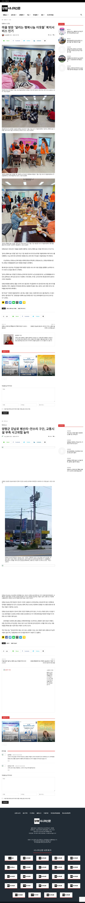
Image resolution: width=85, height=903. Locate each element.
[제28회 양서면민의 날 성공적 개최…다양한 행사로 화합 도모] (62, 59)
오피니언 (13, 15)
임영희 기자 (9, 35)
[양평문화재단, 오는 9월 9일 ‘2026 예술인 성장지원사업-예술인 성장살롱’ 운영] (28, 365)
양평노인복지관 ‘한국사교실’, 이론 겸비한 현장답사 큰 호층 (75, 68)
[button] (81, 15)
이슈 (28, 15)
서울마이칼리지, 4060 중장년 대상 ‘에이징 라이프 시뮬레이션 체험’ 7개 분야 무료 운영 (11, 372)
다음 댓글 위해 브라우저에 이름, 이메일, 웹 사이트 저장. (17, 409)
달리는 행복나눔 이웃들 (11, 308)
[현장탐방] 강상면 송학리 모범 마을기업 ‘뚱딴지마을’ (74, 41)
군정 (10, 19)
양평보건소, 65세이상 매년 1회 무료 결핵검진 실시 (75, 32)
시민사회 (69, 47)
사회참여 (21, 15)
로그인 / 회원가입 (5, 1)
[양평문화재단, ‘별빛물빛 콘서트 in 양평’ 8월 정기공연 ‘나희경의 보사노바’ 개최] (46, 365)
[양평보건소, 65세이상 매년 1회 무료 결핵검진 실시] (62, 31)
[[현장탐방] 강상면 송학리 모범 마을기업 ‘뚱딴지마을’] (62, 40)
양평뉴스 (5, 15)
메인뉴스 (10, 367)
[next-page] (5, 379)
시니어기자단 (50, 15)
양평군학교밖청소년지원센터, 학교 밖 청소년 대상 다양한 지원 (74, 50)
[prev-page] (3, 379)
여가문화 (35, 15)
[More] (45, 40)
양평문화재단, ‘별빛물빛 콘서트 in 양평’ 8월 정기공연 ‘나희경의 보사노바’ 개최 (46, 372)
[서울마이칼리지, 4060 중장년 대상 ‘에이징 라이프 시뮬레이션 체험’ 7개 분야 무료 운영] (10, 365)
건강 (42, 15)
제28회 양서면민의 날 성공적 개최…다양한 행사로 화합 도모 (75, 59)
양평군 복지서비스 (21, 308)
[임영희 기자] (3, 35)
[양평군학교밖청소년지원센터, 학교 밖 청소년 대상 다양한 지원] (62, 49)
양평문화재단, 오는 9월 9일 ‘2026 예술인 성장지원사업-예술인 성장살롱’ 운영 (28, 372)
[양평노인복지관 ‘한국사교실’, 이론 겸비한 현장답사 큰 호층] (62, 68)
